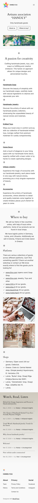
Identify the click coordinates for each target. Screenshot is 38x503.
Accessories (8, 189)
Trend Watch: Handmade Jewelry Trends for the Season (18, 424)
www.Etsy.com (11, 273)
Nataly (18, 408)
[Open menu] (34, 5)
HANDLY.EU (13, 5)
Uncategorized (27, 447)
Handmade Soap (9, 85)
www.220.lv (10, 284)
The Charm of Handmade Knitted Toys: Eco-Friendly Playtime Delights (18, 414)
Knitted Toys (8, 124)
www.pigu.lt (10, 287)
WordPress (15, 499)
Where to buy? (24, 28)
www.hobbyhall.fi (12, 293)
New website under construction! (14, 453)
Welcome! (6, 443)
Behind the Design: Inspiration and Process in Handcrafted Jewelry (18, 403)
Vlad (17, 456)
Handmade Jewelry (11, 104)
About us (12, 28)
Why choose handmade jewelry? (13, 434)
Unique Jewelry (9, 167)
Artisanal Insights (27, 408)
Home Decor (8, 147)
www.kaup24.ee (12, 290)
